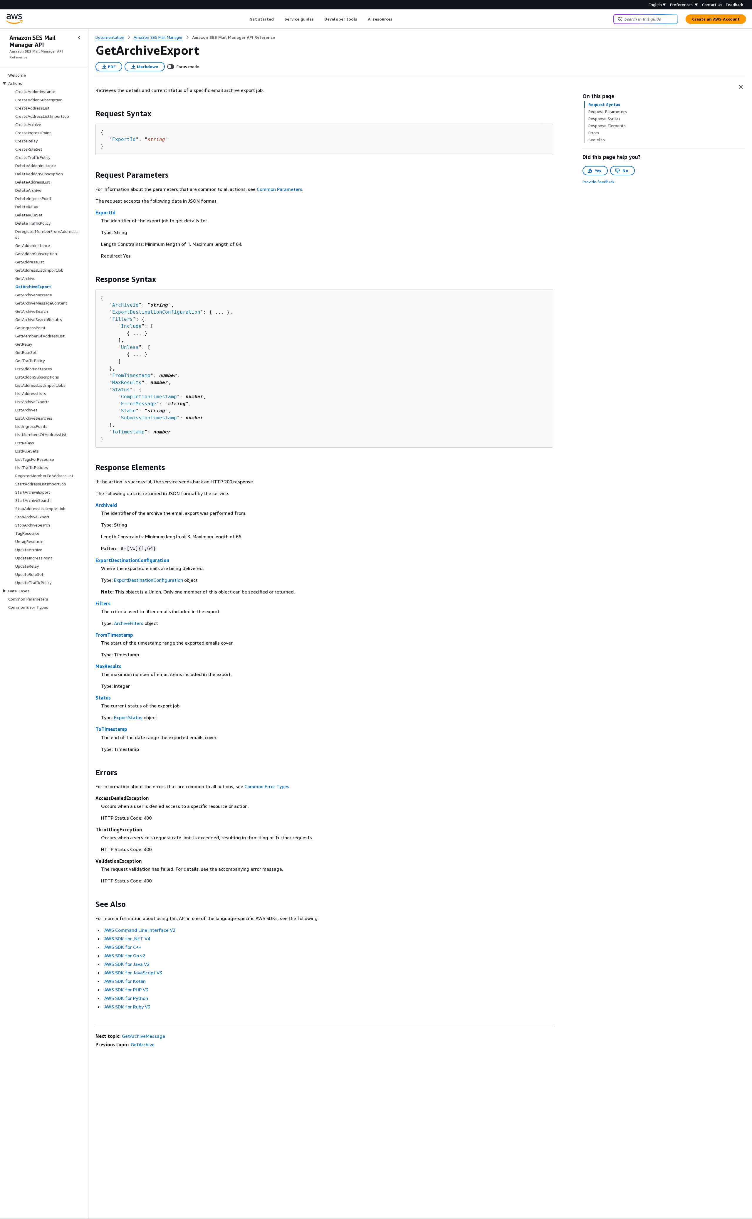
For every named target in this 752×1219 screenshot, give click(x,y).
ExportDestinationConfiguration (156, 312)
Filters (122, 319)
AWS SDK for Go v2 (124, 956)
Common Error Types (266, 786)
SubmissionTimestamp (149, 418)
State (128, 410)
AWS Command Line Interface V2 (139, 930)
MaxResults (127, 382)
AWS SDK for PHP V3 (126, 990)
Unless (130, 347)
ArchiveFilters (128, 623)
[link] (233, 37)
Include (131, 326)
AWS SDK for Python (126, 998)
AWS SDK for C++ (122, 947)
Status (121, 389)
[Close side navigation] (79, 37)
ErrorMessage (138, 403)
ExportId (124, 139)
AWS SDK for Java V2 (127, 964)
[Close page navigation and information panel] (741, 87)
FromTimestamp (131, 375)
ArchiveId (125, 305)
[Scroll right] (397, 19)
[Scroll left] (245, 19)
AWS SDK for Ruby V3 (127, 1007)
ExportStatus (128, 717)
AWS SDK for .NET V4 (127, 938)
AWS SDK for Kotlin (125, 981)
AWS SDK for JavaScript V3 (133, 973)
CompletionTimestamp (149, 396)
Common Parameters (279, 189)
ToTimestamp (128, 432)
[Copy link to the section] (90, 114)
